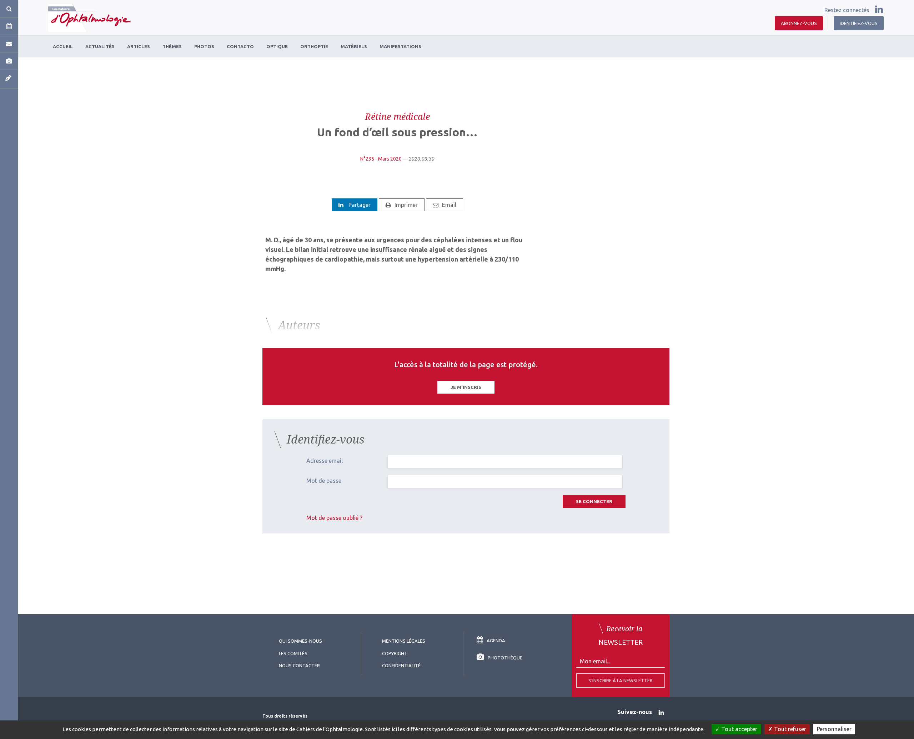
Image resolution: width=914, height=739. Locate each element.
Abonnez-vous (799, 23)
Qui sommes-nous (300, 640)
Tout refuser (789, 729)
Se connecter (594, 501)
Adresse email (324, 460)
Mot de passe (323, 480)
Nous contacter (299, 665)
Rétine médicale (397, 116)
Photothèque (505, 657)
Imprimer (406, 205)
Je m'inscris (466, 387)
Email (449, 205)
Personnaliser (834, 729)
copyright (394, 653)
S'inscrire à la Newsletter (620, 680)
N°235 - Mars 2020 (381, 159)
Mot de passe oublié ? (334, 518)
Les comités (293, 653)
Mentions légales (403, 640)
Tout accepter (738, 729)
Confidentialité (401, 665)
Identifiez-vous (859, 23)
